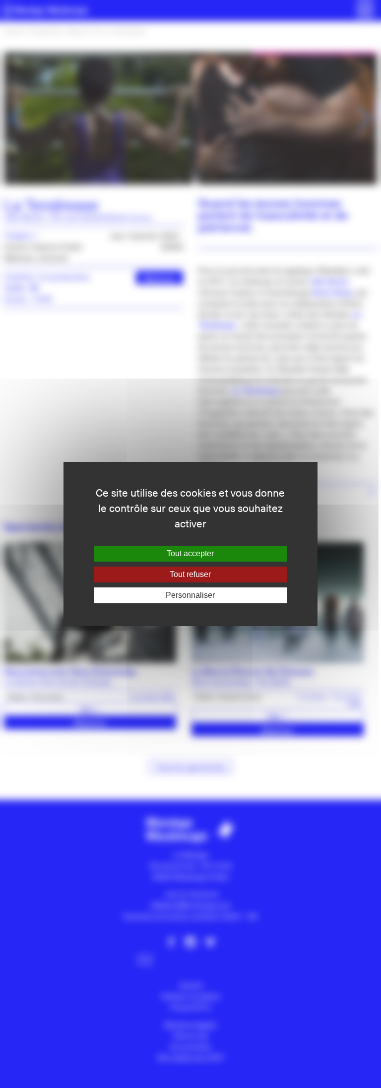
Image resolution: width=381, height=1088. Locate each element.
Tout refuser (190, 574)
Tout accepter (190, 553)
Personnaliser (190, 595)
